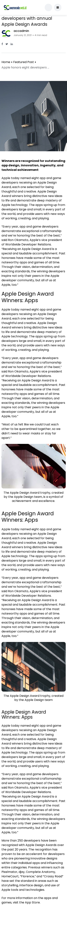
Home (5, 62)
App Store (32, 902)
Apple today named (16, 529)
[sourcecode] (15, 7)
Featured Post (23, 62)
